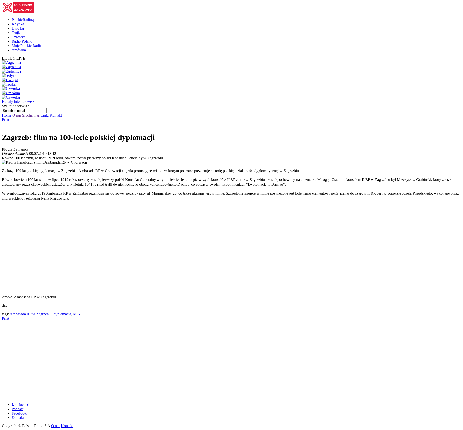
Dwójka (18, 28)
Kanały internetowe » (18, 101)
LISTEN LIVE (13, 58)
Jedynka (18, 24)
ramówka (19, 50)
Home (7, 115)
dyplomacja (62, 314)
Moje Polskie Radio (27, 46)
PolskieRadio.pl (24, 20)
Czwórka (19, 37)
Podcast (17, 409)
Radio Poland (22, 41)
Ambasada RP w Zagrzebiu (31, 314)
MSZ (77, 314)
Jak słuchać (20, 405)
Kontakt (56, 115)
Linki (45, 115)
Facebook (19, 413)
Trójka (16, 33)
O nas (17, 115)
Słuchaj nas (31, 115)
